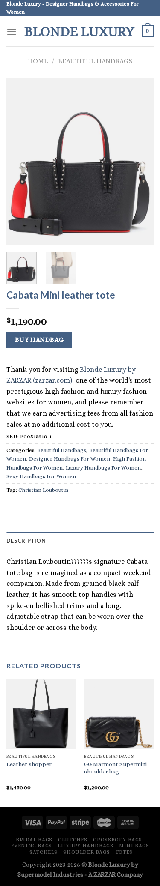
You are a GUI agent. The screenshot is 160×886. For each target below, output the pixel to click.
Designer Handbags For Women (69, 458)
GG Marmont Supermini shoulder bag (115, 768)
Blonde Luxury (79, 31)
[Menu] (11, 31)
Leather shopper (29, 764)
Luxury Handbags (85, 846)
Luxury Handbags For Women (103, 467)
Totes (124, 852)
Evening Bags (31, 846)
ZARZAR (104, 874)
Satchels (43, 852)
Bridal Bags (34, 840)
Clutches (72, 840)
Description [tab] (26, 540)
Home (38, 61)
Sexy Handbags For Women (41, 476)
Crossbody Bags (117, 840)
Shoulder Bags (86, 852)
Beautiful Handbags (95, 61)
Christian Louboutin (43, 490)
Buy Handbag (39, 340)
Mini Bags (134, 846)
